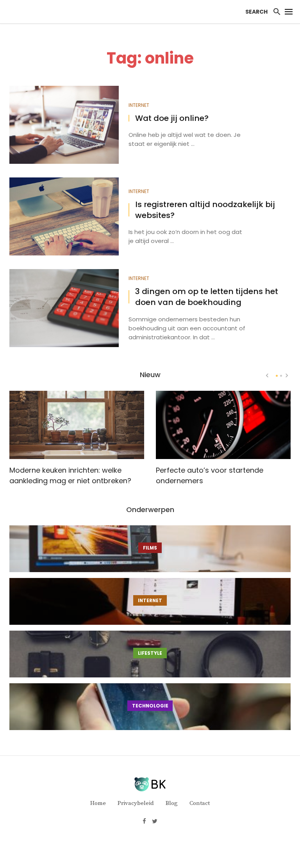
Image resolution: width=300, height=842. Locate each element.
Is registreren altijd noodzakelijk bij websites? (205, 210)
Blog (172, 803)
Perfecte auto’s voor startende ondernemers (209, 475)
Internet (139, 105)
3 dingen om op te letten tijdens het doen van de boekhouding (206, 297)
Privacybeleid (136, 803)
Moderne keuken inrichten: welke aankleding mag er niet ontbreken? (70, 475)
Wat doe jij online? (172, 118)
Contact (199, 803)
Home (98, 803)
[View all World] (150, 548)
